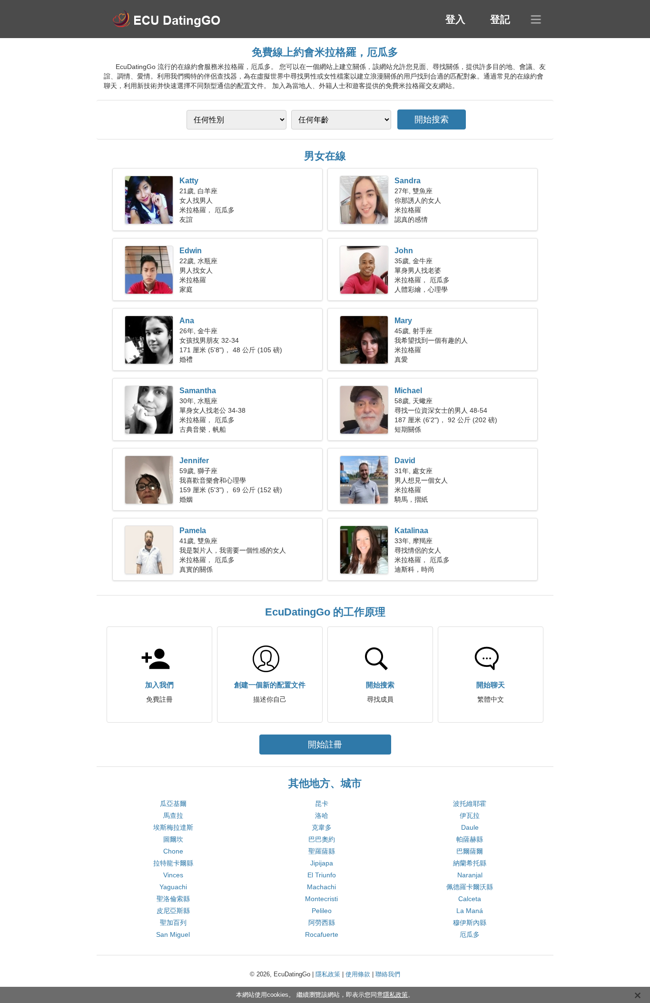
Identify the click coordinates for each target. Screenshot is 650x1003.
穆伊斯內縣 (469, 922)
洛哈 (321, 815)
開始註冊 (325, 744)
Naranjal (470, 875)
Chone (173, 851)
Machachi (321, 887)
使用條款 (357, 974)
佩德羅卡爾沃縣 (469, 887)
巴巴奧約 (321, 839)
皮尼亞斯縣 (173, 910)
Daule (470, 827)
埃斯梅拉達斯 (173, 827)
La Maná (469, 910)
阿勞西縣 (321, 922)
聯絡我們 (387, 974)
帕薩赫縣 (469, 839)
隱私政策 (327, 974)
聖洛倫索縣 (173, 899)
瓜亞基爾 (173, 803)
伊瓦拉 (470, 815)
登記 (500, 19)
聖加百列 (173, 922)
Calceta (469, 899)
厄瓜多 (470, 934)
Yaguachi (173, 887)
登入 (455, 19)
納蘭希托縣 (469, 863)
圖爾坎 (173, 839)
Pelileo (322, 910)
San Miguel (173, 934)
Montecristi (321, 899)
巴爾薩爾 (469, 851)
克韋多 (322, 827)
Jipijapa (321, 863)
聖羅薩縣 (321, 851)
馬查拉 (173, 815)
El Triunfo (321, 875)
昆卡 (321, 803)
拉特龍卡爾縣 (173, 863)
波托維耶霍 (469, 803)
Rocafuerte (321, 934)
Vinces (173, 875)
